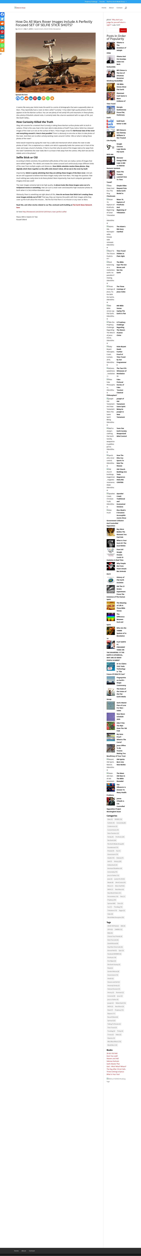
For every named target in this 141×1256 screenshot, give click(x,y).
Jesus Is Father (113, 875)
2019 (110, 929)
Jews (110, 879)
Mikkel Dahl (121, 1003)
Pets (122, 896)
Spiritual (111, 903)
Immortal (111, 996)
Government (38, 29)
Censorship (121, 823)
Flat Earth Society (114, 964)
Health (111, 858)
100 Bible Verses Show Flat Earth (121, 87)
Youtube (102, 2)
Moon (110, 886)
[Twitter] (22, 98)
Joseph (111, 1003)
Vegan (122, 910)
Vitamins (111, 1038)
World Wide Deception (52, 29)
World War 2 (112, 1045)
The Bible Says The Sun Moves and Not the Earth (122, 267)
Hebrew (120, 858)
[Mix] (43, 98)
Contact (119, 8)
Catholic (111, 823)
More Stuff (119, 886)
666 (123, 926)
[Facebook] (18, 98)
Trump (111, 1035)
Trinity (120, 1031)
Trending (118, 907)
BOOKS (118, 819)
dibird (20, 29)
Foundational (113, 847)
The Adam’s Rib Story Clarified (121, 229)
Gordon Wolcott (113, 971)
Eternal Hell (112, 950)
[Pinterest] (35, 98)
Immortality (112, 872)
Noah (110, 1010)
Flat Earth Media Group (116, 844)
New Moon (119, 889)
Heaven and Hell (114, 982)
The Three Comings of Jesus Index (121, 289)
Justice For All (119, 879)
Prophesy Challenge (91, 2)
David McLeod (113, 943)
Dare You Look (113, 940)
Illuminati (120, 992)
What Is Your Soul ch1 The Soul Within (122, 543)
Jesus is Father (113, 999)
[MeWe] (39, 98)
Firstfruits (120, 837)
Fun (118, 851)
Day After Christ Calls (115, 947)
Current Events (113, 830)
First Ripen (112, 961)
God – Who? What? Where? (116, 1066)
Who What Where (114, 1041)
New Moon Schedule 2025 (121, 716)
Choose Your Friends (115, 936)
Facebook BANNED (114, 954)
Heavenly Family (114, 985)
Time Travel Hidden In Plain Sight (121, 253)
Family (110, 837)
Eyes (121, 950)
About (111, 8)
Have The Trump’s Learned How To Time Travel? (117, 177)
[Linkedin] (31, 98)
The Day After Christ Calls (116, 1069)
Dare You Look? (112, 1056)
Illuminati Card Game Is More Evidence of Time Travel (117, 98)
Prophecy (112, 900)
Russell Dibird (113, 1017)
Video (110, 914)
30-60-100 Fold (113, 926)
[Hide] (1, 54)
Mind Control (120, 882)
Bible (110, 819)
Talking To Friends (114, 1024)
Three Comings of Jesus (115, 1072)
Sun (110, 907)
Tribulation (112, 910)
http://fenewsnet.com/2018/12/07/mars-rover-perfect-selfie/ (45, 212)
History (117, 861)
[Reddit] (26, 98)
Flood (110, 968)
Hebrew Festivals (114, 989)
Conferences (112, 826)
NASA (110, 889)
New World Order (114, 893)
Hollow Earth (112, 865)
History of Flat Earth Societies (120, 580)
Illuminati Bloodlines (115, 868)
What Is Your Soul (113, 1074)
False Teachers (113, 833)
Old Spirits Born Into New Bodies (121, 762)
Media (110, 882)
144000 (118, 929)
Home (104, 8)
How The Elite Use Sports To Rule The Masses (120, 460)
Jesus (119, 996)
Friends (111, 851)
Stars (120, 903)
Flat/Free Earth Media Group (116, 2)
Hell (110, 861)
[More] (52, 98)
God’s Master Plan (113, 1064)
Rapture (111, 1013)
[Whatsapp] (48, 98)
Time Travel (112, 1027)
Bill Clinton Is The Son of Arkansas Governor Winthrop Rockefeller (117, 75)
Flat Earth (112, 840)
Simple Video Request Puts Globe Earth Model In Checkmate (117, 191)
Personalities (113, 896)
